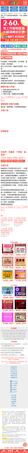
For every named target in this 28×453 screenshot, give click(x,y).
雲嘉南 (14, 401)
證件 (4, 336)
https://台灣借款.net (8, 97)
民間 (17, 330)
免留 (18, 338)
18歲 (6, 330)
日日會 (6, 338)
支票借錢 (23, 10)
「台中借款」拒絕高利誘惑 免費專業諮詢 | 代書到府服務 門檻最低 (7, 230)
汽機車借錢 (14, 10)
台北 (3, 330)
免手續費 (19, 333)
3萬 (25, 330)
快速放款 (11, 333)
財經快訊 (14, 367)
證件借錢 (23, 7)
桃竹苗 (14, 397)
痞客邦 (14, 389)
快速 (7, 333)
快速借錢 (14, 7)
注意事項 (14, 373)
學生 (20, 336)
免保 (10, 336)
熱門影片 (14, 369)
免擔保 (9, 158)
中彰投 (14, 399)
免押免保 (21, 330)
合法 (16, 336)
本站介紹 (14, 371)
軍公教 (23, 336)
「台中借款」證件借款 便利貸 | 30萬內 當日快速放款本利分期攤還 (20, 220)
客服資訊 (14, 377)
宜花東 (14, 406)
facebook (15, 381)
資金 (9, 330)
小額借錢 (5, 7)
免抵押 (3, 158)
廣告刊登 (14, 375)
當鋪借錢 (5, 10)
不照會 (15, 158)
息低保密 (13, 330)
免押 (7, 336)
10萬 (3, 333)
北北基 (14, 395)
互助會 (21, 338)
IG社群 (14, 385)
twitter (14, 387)
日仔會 (10, 338)
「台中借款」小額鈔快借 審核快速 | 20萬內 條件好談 (7, 220)
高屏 (13, 404)
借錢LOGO (14, 3)
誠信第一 (22, 158)
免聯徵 (23, 333)
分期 (13, 336)
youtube (14, 392)
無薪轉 (14, 338)
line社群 (15, 383)
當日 (15, 333)
